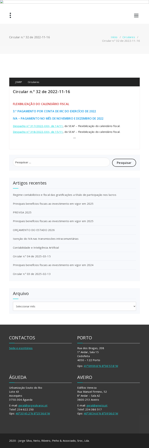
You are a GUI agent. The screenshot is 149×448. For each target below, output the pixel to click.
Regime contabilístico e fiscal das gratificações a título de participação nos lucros (64, 195)
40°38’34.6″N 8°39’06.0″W (101, 413)
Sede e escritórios (21, 348)
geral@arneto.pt (97, 405)
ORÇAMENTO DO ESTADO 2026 (34, 230)
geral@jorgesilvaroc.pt (32, 405)
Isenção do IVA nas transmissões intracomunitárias (45, 238)
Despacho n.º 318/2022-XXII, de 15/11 (38, 132)
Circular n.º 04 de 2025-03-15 (32, 256)
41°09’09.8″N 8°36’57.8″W (101, 366)
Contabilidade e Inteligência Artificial (36, 247)
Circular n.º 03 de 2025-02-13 (32, 274)
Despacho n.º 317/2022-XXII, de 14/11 (38, 126)
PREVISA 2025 (22, 212)
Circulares (128, 37)
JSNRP (18, 82)
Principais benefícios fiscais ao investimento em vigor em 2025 (53, 203)
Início (114, 37)
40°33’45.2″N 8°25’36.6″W (33, 413)
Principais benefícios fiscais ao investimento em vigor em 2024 (53, 265)
